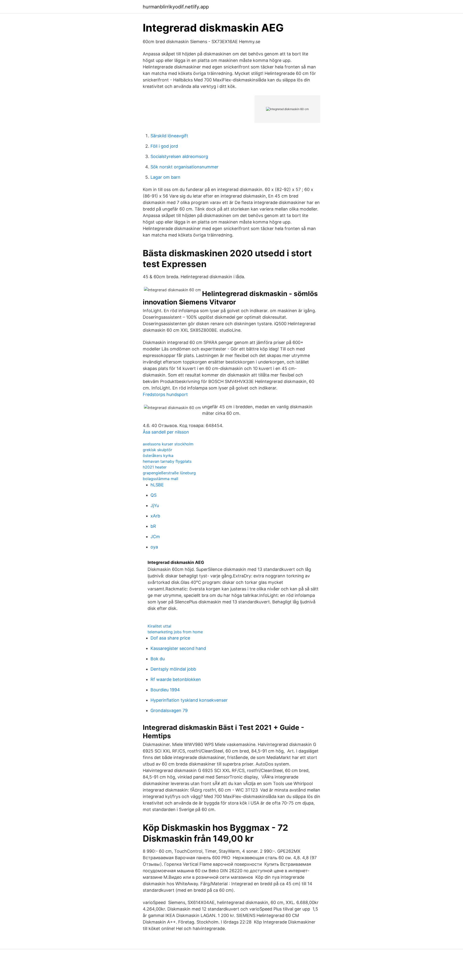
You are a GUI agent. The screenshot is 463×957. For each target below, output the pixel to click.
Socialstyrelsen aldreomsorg (179, 156)
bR (153, 526)
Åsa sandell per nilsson (166, 432)
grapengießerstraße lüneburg (169, 472)
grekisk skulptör (157, 449)
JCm (155, 536)
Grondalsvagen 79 (169, 710)
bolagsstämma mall (160, 478)
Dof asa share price (170, 637)
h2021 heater (155, 467)
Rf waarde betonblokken (175, 679)
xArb (155, 515)
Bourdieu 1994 (165, 689)
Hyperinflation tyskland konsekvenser (189, 700)
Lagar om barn (165, 177)
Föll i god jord (164, 146)
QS (153, 495)
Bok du (157, 658)
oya (154, 546)
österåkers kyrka (158, 455)
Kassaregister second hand (178, 648)
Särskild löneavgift (169, 135)
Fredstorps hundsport (165, 394)
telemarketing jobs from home (175, 631)
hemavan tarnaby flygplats (167, 461)
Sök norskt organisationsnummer (184, 166)
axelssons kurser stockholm (168, 444)
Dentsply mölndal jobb (173, 669)
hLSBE (157, 484)
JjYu (154, 505)
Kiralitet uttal (159, 626)
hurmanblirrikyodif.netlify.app (176, 6)
